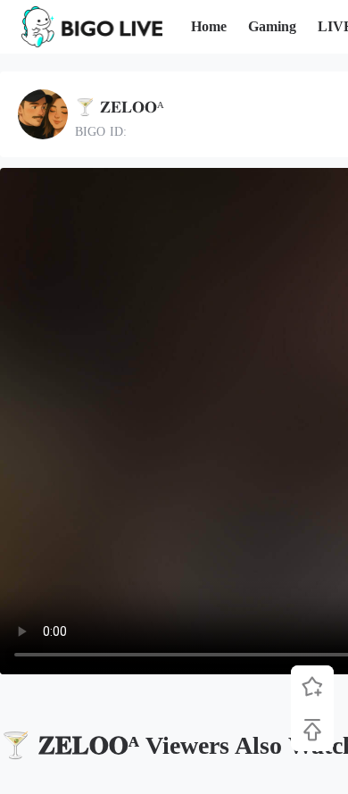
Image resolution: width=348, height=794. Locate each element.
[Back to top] (312, 729)
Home (209, 26)
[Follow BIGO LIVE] (312, 686)
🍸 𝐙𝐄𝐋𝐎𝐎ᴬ (119, 107)
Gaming (272, 26)
